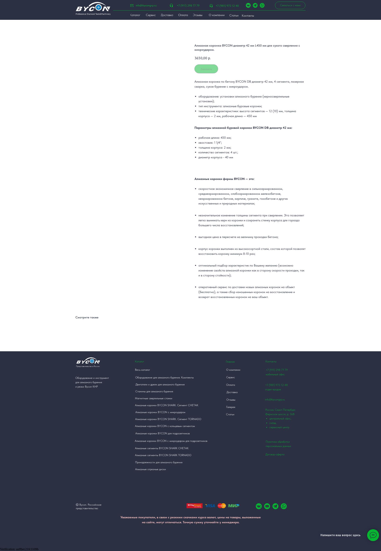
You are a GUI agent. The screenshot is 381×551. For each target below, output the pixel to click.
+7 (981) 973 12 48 (227, 5)
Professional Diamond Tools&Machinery (93, 14)
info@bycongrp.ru (146, 5)
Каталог (139, 361)
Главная (230, 361)
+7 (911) (271, 369)
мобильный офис (275, 374)
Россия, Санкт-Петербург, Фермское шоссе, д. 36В (280, 418)
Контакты (271, 361)
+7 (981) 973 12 (274, 385)
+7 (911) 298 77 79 (188, 5)
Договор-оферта (275, 454)
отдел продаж (273, 389)
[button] (290, 5)
